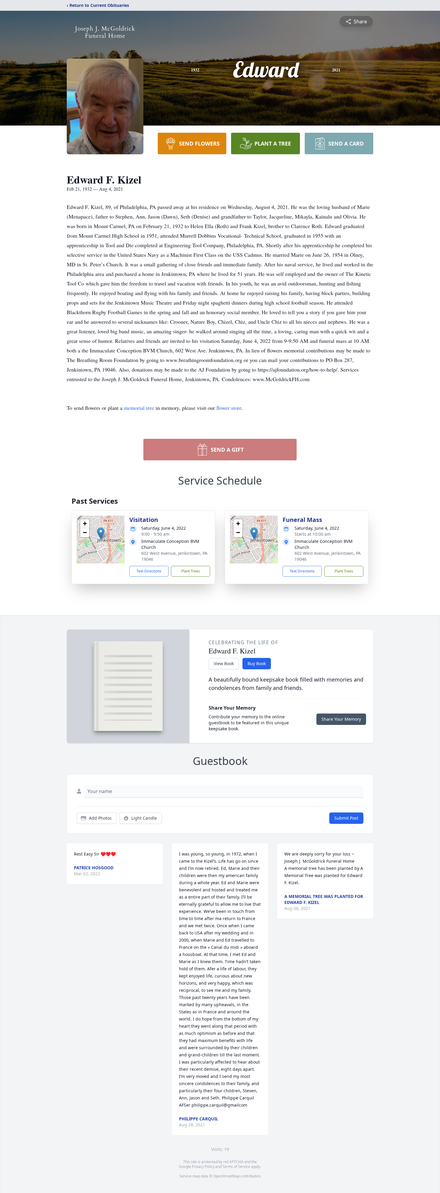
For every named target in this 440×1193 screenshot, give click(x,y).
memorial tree (139, 407)
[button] (100, 533)
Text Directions (148, 571)
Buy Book (257, 663)
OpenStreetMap (226, 1176)
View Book (224, 663)
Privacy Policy (203, 1166)
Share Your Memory (341, 719)
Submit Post (346, 818)
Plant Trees (190, 571)
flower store (229, 407)
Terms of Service (236, 1166)
